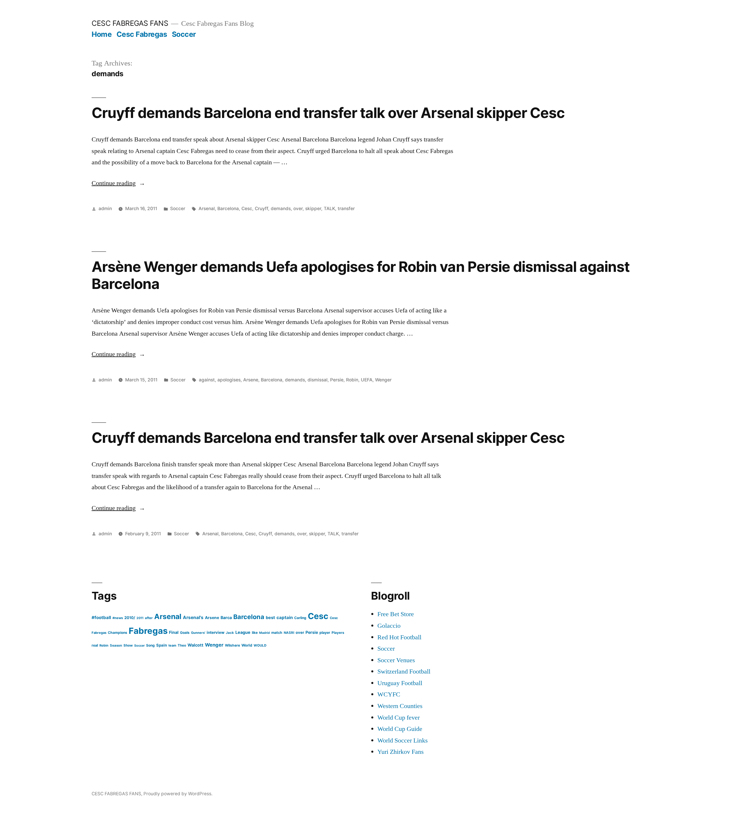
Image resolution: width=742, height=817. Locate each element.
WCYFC (388, 694)
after (149, 618)
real (95, 645)
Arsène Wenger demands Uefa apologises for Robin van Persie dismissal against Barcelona (361, 275)
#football (101, 617)
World (246, 645)
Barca (226, 617)
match (276, 632)
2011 (140, 618)
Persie (336, 380)
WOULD (260, 645)
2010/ (129, 617)
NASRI (289, 633)
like (255, 632)
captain (285, 617)
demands (281, 208)
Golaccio (389, 626)
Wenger (383, 380)
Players (338, 633)
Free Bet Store (395, 614)
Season (116, 645)
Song (150, 645)
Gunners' (198, 633)
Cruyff (261, 208)
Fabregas (148, 631)
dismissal (318, 380)
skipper (313, 208)
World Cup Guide (399, 729)
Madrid (264, 633)
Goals (185, 632)
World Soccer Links (402, 740)
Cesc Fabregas (142, 34)
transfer (346, 208)
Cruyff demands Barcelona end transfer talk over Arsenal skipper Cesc (328, 112)
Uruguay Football (399, 683)
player (324, 632)
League (242, 632)
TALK (329, 208)
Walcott (195, 645)
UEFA (366, 380)
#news (117, 618)
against (207, 380)
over (298, 208)
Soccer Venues (396, 660)
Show (128, 645)
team (172, 645)
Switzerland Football (403, 671)
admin (105, 208)
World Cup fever (398, 718)
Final (174, 632)
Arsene (250, 380)
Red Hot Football (399, 637)
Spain (161, 645)
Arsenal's (193, 617)
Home (102, 34)
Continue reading (118, 183)
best (270, 617)
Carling (300, 618)
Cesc (246, 208)
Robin (352, 380)
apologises (229, 380)
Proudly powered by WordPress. (177, 793)
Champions (117, 632)
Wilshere (232, 645)
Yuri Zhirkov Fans (400, 752)
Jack (230, 633)
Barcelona (228, 208)
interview (215, 632)
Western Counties (400, 706)
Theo (182, 645)
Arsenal (207, 208)
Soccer (184, 34)
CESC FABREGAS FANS (130, 23)
